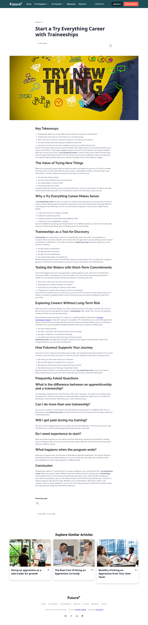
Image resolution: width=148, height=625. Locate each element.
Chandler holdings (80, 610)
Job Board (95, 604)
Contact (86, 604)
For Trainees (53, 604)
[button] (41, 4)
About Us (82, 4)
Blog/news (71, 4)
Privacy (104, 604)
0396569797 (99, 4)
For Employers (65, 604)
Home (29, 4)
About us (77, 604)
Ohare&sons (99, 610)
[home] (16, 4)
